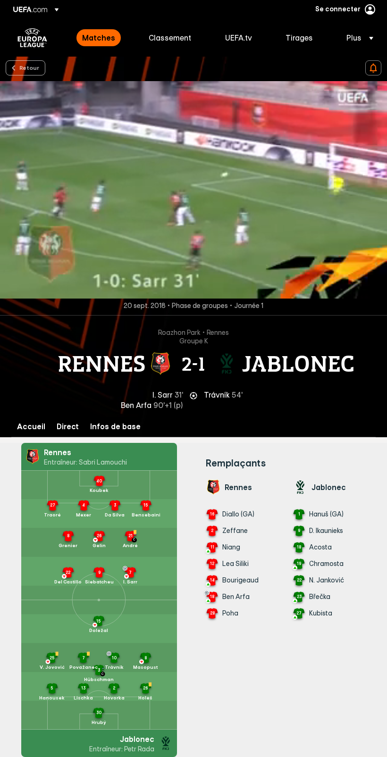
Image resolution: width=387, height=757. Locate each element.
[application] (193, 190)
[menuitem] (103, 38)
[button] (357, 38)
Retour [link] (29, 67)
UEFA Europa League (32, 37)
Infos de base (115, 427)
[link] (98, 38)
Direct (68, 427)
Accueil (31, 427)
